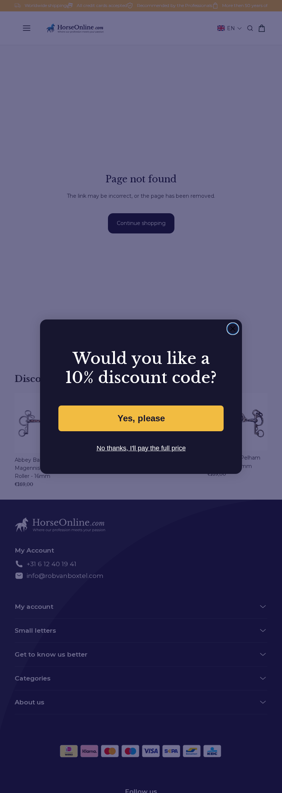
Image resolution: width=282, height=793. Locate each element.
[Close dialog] (232, 328)
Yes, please (141, 418)
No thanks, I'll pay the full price (141, 448)
